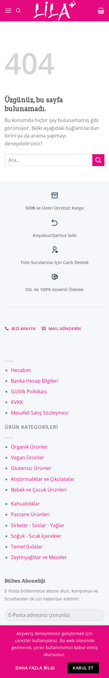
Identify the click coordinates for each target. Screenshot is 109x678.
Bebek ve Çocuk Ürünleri (39, 489)
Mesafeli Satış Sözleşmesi (39, 412)
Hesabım (21, 370)
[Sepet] (100, 10)
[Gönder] (98, 160)
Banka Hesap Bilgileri (34, 380)
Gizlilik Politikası (29, 391)
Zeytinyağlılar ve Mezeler (39, 557)
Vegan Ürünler (27, 457)
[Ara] (18, 10)
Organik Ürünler (29, 446)
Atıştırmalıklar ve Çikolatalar (42, 479)
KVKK (17, 402)
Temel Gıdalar (27, 546)
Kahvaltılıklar (25, 503)
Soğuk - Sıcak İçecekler (36, 536)
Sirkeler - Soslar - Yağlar (37, 525)
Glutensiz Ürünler (31, 468)
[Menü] (8, 10)
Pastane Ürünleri (30, 514)
